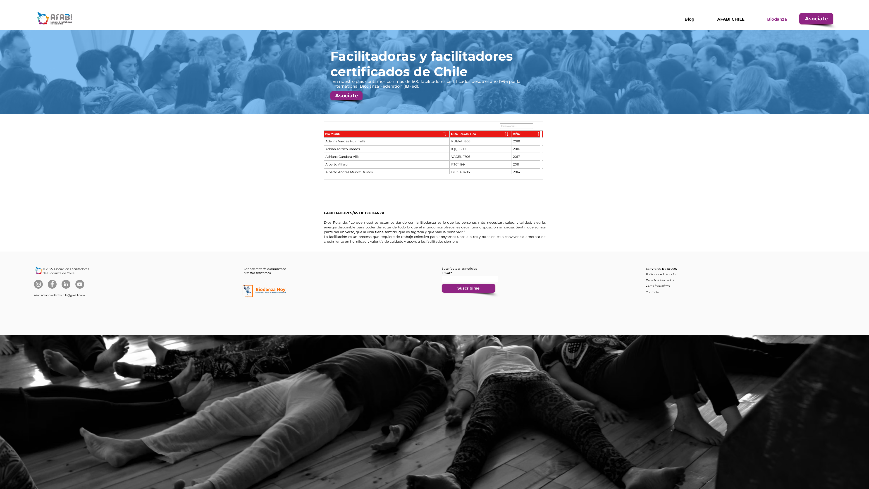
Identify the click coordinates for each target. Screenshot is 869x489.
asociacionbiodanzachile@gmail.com (59, 295)
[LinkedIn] (66, 284)
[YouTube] (79, 284)
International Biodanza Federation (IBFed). (375, 86)
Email (446, 273)
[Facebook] (52, 284)
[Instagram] (38, 284)
